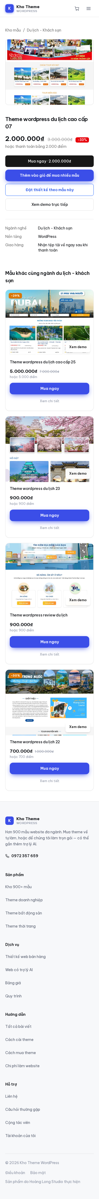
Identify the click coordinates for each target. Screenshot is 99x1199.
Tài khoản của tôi (20, 1135)
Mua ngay (49, 388)
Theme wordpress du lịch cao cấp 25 (43, 362)
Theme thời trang (20, 926)
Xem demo (78, 347)
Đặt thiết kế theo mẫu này (50, 189)
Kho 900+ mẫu (18, 886)
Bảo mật (38, 1172)
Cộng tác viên (17, 1122)
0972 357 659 (24, 856)
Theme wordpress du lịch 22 (35, 742)
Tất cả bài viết (18, 1026)
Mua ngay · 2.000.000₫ (49, 161)
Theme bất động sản (23, 913)
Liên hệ (11, 1096)
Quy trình (13, 996)
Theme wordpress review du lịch (39, 615)
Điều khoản (15, 1172)
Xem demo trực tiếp (49, 204)
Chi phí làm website (22, 1066)
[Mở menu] (88, 8)
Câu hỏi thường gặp (22, 1109)
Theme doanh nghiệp (24, 900)
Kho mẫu (13, 30)
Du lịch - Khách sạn (44, 30)
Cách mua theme (20, 1052)
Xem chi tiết (49, 401)
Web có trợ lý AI (19, 969)
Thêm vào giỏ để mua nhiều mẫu (49, 175)
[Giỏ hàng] (77, 8)
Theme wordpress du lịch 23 (35, 488)
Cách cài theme (19, 1039)
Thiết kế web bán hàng (25, 956)
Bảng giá (13, 983)
